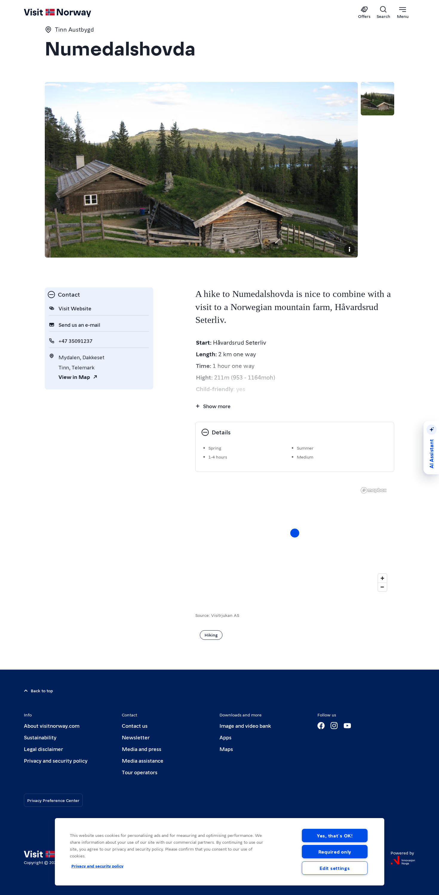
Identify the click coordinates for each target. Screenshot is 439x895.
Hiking (211, 634)
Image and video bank (245, 725)
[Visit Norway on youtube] (347, 725)
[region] (295, 539)
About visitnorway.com (51, 725)
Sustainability (40, 737)
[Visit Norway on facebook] (321, 725)
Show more (217, 405)
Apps (225, 737)
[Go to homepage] (67, 12)
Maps (226, 748)
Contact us (135, 725)
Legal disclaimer (43, 748)
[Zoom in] (382, 578)
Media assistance (142, 760)
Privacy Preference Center (53, 800)
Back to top (42, 690)
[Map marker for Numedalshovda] (294, 533)
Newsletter (136, 737)
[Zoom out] (382, 587)
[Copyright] (349, 249)
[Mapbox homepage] (373, 490)
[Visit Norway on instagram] (334, 725)
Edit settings (335, 868)
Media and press (141, 748)
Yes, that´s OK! (335, 835)
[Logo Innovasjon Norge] (403, 860)
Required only (334, 851)
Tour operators (139, 772)
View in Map (74, 376)
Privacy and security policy (56, 760)
